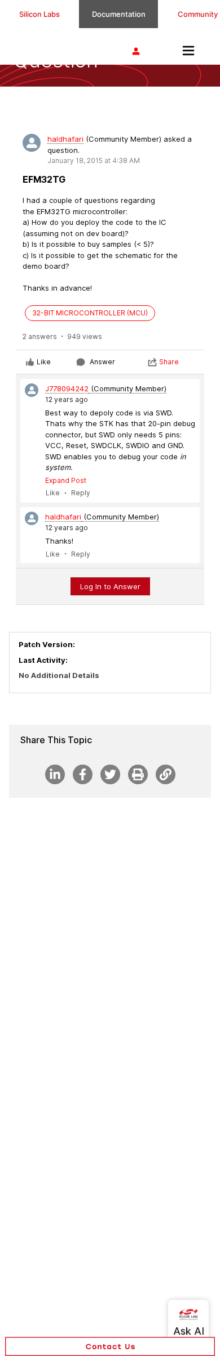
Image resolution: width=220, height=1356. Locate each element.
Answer (102, 362)
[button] (110, 1346)
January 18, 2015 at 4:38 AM (93, 160)
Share (169, 362)
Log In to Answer (110, 586)
